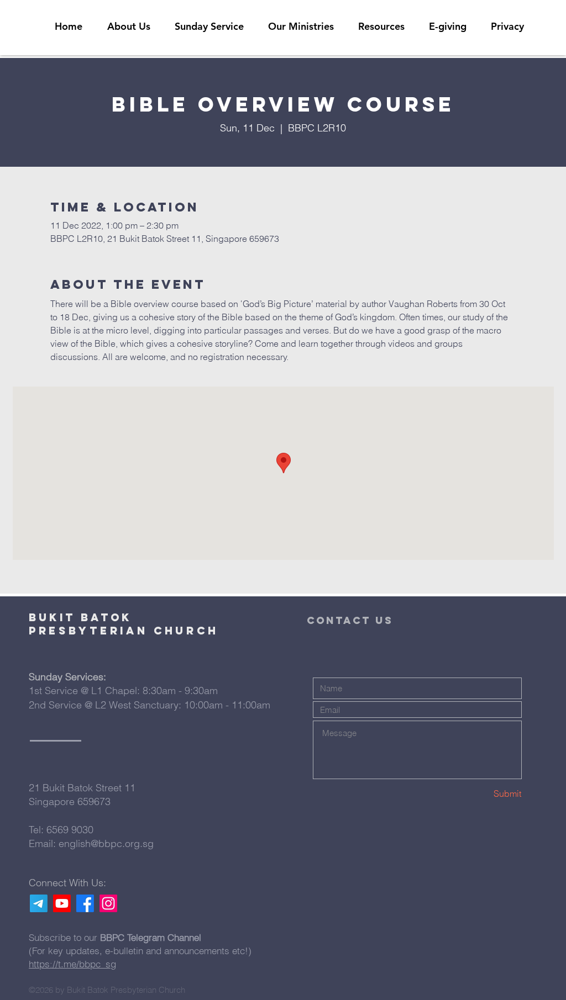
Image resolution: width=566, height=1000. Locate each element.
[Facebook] (85, 903)
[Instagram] (108, 903)
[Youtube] (62, 903)
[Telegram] (39, 903)
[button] (381, 26)
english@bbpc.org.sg (106, 843)
